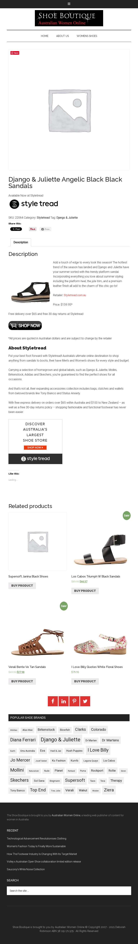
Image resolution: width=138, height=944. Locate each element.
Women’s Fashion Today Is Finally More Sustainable (36, 846)
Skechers (19, 780)
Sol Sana (39, 780)
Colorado (98, 729)
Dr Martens (110, 740)
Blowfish (65, 729)
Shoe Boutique (69, 18)
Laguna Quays (91, 760)
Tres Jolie (55, 791)
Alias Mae (27, 730)
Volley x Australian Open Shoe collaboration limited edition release (44, 861)
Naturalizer (34, 771)
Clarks (80, 729)
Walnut (83, 790)
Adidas (13, 730)
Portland (71, 771)
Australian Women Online (66, 815)
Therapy (116, 780)
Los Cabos (109, 760)
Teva (102, 781)
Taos (92, 781)
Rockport (97, 770)
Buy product (22, 585)
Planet (59, 770)
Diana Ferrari (23, 739)
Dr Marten (91, 740)
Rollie (112, 770)
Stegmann (55, 781)
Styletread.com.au (75, 295)
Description (20, 242)
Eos (42, 750)
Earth (12, 751)
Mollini (17, 770)
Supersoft (75, 780)
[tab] (20, 242)
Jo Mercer (20, 760)
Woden (95, 790)
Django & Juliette (67, 217)
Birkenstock (46, 729)
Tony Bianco (17, 790)
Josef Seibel (41, 761)
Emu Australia (27, 750)
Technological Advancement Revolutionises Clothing (36, 838)
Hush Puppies (74, 750)
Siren (123, 771)
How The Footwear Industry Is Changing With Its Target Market (42, 854)
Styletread (43, 217)
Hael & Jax (55, 751)
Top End (38, 789)
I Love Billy (98, 750)
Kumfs (74, 760)
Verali (69, 790)
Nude (46, 771)
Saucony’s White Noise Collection (26, 869)
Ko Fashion (59, 760)
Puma (83, 771)
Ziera (109, 789)
